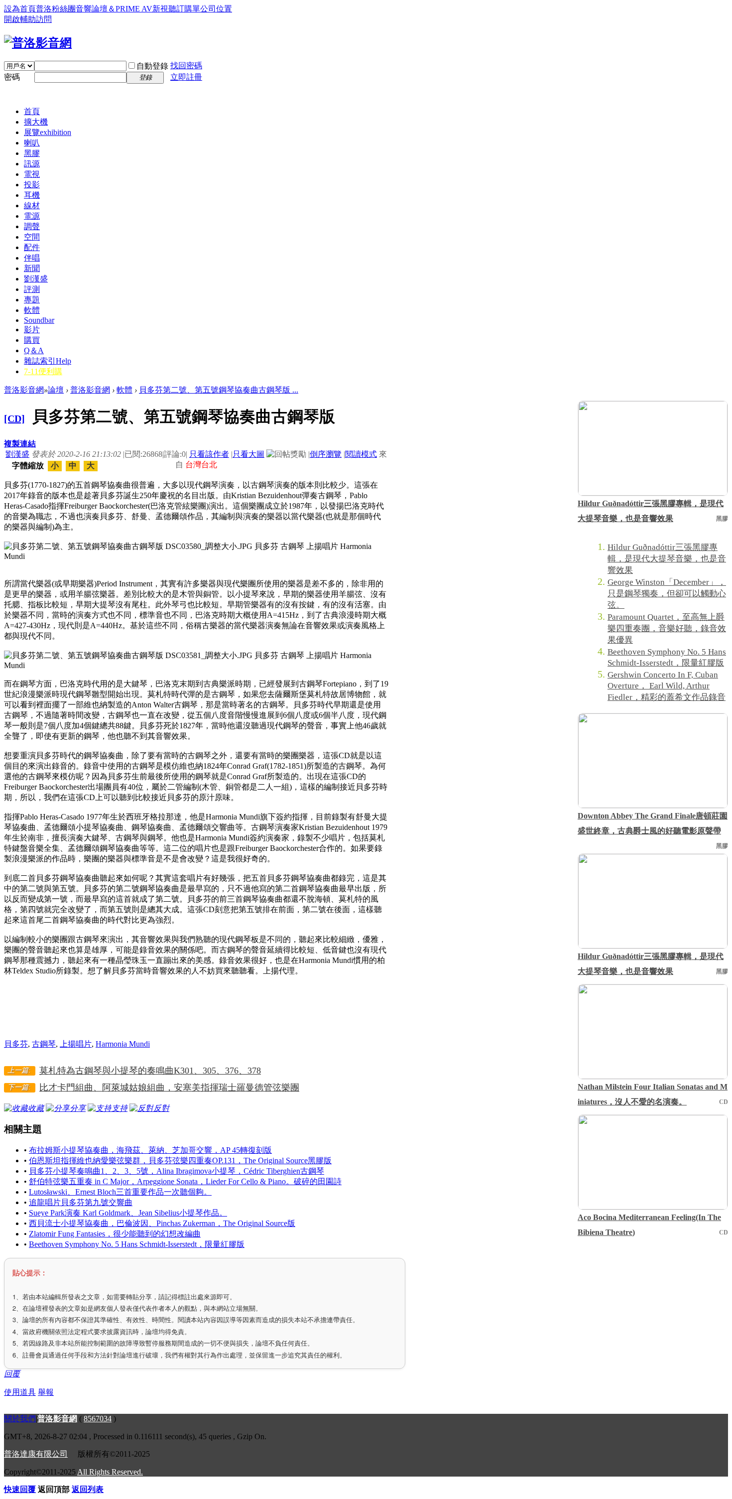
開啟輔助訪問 (28, 19)
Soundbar (39, 320)
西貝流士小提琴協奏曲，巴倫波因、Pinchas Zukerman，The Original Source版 (162, 1223)
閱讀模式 (361, 454)
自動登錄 (152, 66)
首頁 (32, 111)
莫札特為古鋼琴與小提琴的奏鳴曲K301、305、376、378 (150, 1071)
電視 (32, 174)
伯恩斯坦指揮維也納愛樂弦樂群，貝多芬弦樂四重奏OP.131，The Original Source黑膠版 (180, 1160)
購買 (32, 340)
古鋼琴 (44, 1044)
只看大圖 (248, 454)
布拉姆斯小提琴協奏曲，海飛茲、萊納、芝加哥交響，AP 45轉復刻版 (150, 1150)
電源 (32, 216)
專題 (32, 299)
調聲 (32, 226)
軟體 (32, 310)
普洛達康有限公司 (36, 1454)
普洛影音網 (24, 390)
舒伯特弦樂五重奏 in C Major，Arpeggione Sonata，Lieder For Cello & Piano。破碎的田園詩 (185, 1181)
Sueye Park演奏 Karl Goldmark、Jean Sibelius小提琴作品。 (128, 1213)
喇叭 (32, 142)
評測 (32, 289)
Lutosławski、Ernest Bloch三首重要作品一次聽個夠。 (120, 1192)
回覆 (12, 1373)
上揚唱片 (76, 1044)
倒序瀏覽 (326, 454)
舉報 (46, 1392)
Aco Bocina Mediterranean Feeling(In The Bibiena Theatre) (649, 1224)
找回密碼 (186, 65)
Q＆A (34, 350)
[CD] (14, 418)
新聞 (32, 268)
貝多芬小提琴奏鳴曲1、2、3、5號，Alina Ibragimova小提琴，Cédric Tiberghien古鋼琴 (176, 1171)
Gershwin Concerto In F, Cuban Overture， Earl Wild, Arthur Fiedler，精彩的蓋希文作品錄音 (667, 686)
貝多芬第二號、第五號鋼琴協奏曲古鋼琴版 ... (218, 390)
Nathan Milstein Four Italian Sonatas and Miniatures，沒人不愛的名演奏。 (653, 1094)
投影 (32, 184)
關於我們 (20, 1418)
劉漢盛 (36, 278)
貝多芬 (16, 1044)
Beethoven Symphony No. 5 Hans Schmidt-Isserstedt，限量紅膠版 (136, 1244)
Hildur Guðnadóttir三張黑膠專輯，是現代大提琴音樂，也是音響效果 (651, 511)
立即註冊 (186, 77)
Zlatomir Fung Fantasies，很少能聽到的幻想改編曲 (115, 1233)
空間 (32, 237)
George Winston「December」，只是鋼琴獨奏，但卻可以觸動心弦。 (667, 593)
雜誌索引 (47, 361)
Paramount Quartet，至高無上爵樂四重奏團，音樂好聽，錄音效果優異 (667, 628)
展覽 (47, 132)
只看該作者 (209, 454)
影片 (32, 329)
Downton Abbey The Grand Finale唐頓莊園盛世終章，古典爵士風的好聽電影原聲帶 (653, 823)
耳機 (32, 195)
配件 (32, 247)
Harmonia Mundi (123, 1044)
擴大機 (36, 122)
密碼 (12, 77)
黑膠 (32, 153)
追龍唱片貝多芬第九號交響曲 (80, 1202)
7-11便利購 (43, 371)
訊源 (32, 163)
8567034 (98, 1418)
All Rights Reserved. (110, 1472)
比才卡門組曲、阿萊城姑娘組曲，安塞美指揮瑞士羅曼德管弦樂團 (169, 1087)
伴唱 (32, 258)
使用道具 (20, 1392)
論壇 (56, 390)
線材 (32, 205)
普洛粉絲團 (56, 8)
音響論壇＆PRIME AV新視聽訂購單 (138, 8)
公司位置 (216, 8)
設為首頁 (20, 8)
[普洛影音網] (38, 42)
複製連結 (20, 443)
